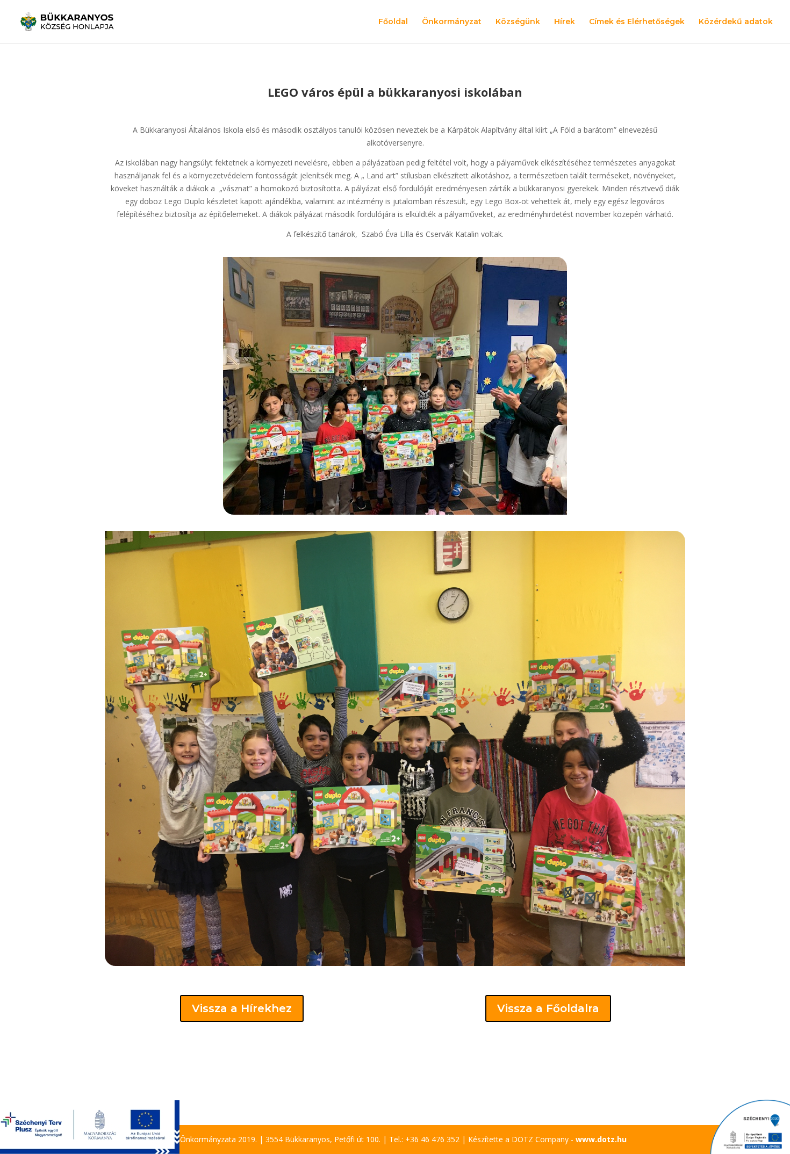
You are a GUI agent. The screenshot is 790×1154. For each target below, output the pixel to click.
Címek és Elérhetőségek (637, 22)
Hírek (564, 22)
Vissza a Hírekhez (242, 1008)
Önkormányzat (452, 22)
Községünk (517, 22)
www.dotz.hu (601, 1139)
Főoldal (393, 22)
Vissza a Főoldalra (548, 1008)
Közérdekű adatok (736, 22)
